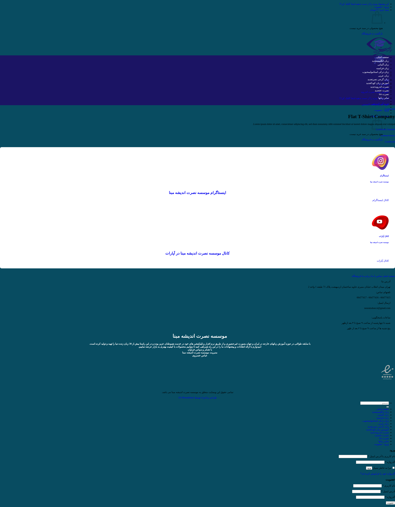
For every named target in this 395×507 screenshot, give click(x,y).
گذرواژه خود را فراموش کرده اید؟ (377, 473)
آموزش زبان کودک (380, 83)
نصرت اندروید (382, 86)
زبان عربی (383, 75)
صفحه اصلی (382, 57)
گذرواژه (390, 462)
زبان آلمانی (383, 64)
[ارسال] (387, 406)
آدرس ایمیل (388, 491)
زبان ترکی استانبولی (379, 72)
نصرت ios (384, 94)
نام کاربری (388, 485)
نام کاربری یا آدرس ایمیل (381, 456)
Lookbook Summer (385, 129)
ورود (369, 468)
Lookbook (390, 109)
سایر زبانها (383, 98)
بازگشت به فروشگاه (372, 33)
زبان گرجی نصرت (380, 79)
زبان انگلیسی (383, 61)
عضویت (390, 503)
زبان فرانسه (382, 68)
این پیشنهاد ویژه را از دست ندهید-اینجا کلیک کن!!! (364, 4)
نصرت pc (384, 90)
